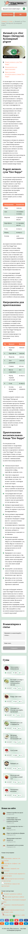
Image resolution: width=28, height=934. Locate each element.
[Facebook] (26, 920)
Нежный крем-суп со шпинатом (16, 723)
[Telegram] (2, 920)
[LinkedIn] (26, 923)
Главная (4, 21)
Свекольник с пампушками (14, 668)
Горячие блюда (8, 14)
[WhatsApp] (12, 920)
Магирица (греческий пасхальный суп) (15, 736)
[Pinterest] (16, 923)
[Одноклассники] (2, 923)
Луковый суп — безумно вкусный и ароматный (16, 710)
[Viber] (7, 920)
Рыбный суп (14, 763)
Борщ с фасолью (15, 696)
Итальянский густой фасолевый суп (16, 777)
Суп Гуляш (13, 750)
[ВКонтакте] (21, 920)
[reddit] (21, 923)
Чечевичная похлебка (14, 790)
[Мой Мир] (12, 923)
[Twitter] (7, 923)
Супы (10, 21)
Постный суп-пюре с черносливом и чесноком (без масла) (17, 682)
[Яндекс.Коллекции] (16, 920)
